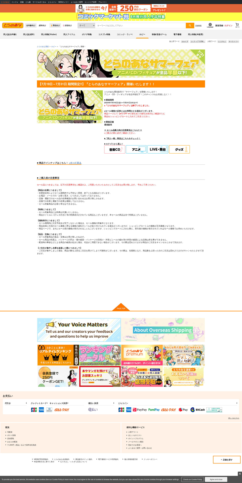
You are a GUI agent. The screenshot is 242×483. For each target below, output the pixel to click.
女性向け (68, 25)
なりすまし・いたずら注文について (73, 461)
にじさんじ (222, 41)
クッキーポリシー (150, 459)
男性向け (56, 25)
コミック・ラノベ (125, 34)
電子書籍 (177, 34)
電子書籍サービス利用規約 (108, 459)
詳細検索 (198, 25)
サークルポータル (39, 2)
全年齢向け (30, 25)
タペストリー (234, 41)
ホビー (142, 34)
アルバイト (102, 2)
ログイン (228, 25)
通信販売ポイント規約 (83, 459)
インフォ (14, 2)
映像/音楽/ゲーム (159, 34)
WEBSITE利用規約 (41, 459)
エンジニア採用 (90, 2)
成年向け (42, 25)
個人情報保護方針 (131, 459)
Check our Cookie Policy (192, 479)
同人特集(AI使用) (195, 34)
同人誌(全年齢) (10, 34)
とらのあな (5, 2)
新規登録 (219, 25)
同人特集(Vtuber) (49, 34)
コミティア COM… (197, 41)
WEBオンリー (63, 2)
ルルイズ (185, 41)
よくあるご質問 (77, 2)
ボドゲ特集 (87, 34)
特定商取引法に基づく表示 (44, 461)
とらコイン (52, 2)
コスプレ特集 (104, 34)
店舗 (22, 2)
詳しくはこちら (233, 418)
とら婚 (28, 2)
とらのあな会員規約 (61, 459)
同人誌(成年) (28, 34)
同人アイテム (69, 34)
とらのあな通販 (43, 46)
